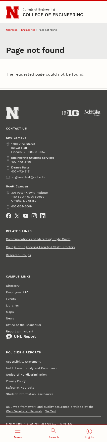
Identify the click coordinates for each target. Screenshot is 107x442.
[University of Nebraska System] (92, 113)
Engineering (28, 29)
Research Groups (18, 255)
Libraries (12, 305)
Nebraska (11, 29)
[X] (17, 215)
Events (11, 299)
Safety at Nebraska (20, 387)
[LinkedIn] (42, 215)
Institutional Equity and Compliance (32, 368)
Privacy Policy (16, 381)
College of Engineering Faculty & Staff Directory (40, 247)
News (10, 318)
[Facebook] (8, 215)
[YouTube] (25, 215)
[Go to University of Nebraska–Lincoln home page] (12, 12)
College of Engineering (39, 9)
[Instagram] (34, 215)
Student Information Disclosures (29, 394)
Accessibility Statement (23, 361)
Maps (10, 312)
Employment (15, 292)
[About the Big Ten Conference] (70, 113)
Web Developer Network (24, 411)
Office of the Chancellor (23, 325)
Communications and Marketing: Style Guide (38, 239)
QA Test (50, 411)
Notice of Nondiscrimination (26, 374)
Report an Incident (19, 331)
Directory (12, 286)
